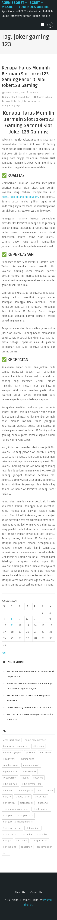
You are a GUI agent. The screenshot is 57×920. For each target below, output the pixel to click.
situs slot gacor (25, 790)
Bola (49, 97)
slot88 (50, 790)
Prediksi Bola (29, 771)
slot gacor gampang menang (18, 821)
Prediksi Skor (10, 777)
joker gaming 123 (31, 101)
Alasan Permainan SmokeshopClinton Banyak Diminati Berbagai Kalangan (30, 686)
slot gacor (8, 815)
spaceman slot (44, 847)
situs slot (8, 790)
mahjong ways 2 (31, 765)
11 (12, 625)
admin (35, 92)
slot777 (7, 796)
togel (6, 853)
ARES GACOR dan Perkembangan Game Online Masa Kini (30, 717)
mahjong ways (10, 765)
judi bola (30, 752)
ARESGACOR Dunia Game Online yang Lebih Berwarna (28, 698)
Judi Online (45, 752)
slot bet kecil (26, 803)
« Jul (4, 652)
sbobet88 (38, 777)
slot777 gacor (23, 796)
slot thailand (9, 847)
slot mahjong (33, 828)
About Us (20, 892)
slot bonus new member (15, 809)
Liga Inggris (9, 759)
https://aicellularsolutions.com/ (20, 197)
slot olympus (9, 834)
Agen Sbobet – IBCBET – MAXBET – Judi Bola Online (25, 5)
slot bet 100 (40, 796)
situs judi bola (10, 784)
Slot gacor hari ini (12, 828)
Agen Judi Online (11, 740)
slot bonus (43, 803)
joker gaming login (11, 105)
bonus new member (35, 740)
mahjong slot (27, 759)
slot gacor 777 (25, 815)
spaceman (26, 847)
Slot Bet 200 (9, 803)
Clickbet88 (38, 746)
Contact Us (36, 892)
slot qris (7, 840)
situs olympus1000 (31, 784)
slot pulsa (42, 834)
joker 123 (16, 101)
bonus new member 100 (15, 746)
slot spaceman (39, 840)
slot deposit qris (41, 809)
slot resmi (21, 840)
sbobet (25, 777)
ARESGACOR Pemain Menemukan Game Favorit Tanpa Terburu (30, 674)
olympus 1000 (10, 771)
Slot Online (26, 834)
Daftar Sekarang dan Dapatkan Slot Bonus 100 (30, 707)
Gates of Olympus (12, 752)
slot (40, 790)
